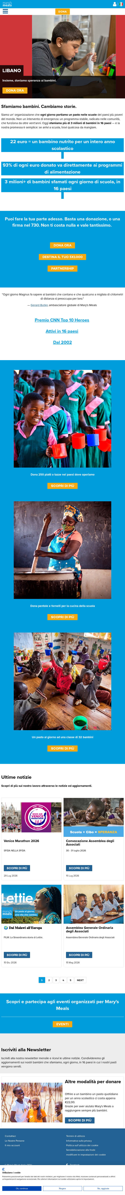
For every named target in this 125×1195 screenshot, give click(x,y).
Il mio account (12, 1145)
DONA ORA (15, 90)
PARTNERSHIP (62, 268)
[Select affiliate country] (121, 4)
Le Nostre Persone (14, 1140)
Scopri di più (62, 486)
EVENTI (62, 1024)
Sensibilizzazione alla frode (80, 1150)
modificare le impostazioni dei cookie (86, 1154)
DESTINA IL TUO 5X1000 (63, 257)
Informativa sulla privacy (79, 1140)
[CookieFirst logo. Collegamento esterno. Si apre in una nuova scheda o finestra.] (3, 1169)
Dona (62, 11)
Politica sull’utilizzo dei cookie (82, 1145)
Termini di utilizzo (75, 1136)
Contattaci (10, 1136)
